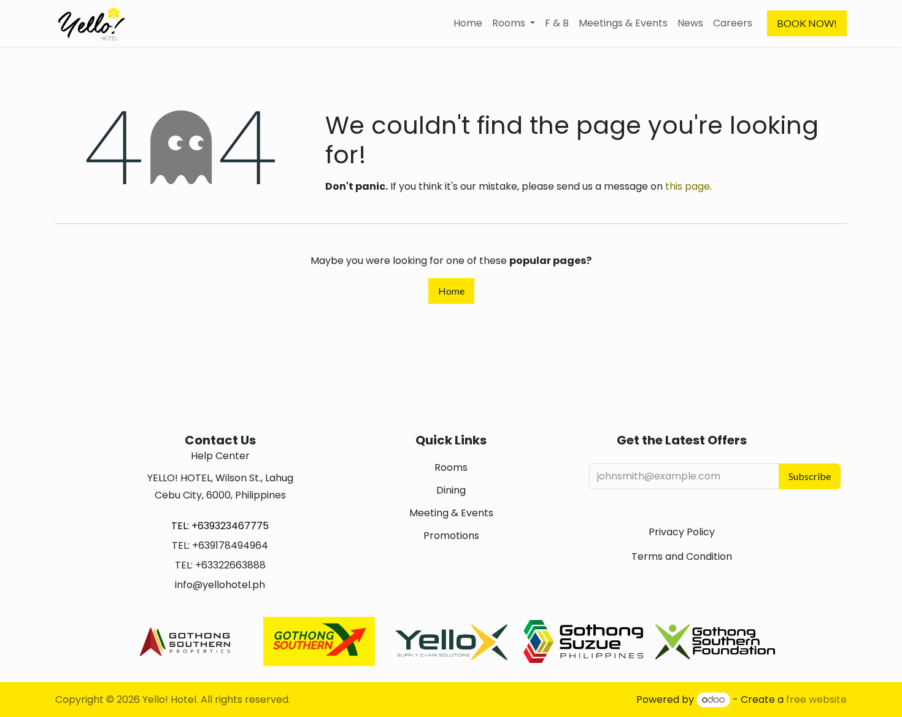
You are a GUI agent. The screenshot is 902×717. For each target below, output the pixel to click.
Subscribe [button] (809, 476)
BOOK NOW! (807, 23)
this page (687, 186)
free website (816, 699)
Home (451, 290)
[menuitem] (468, 23)
